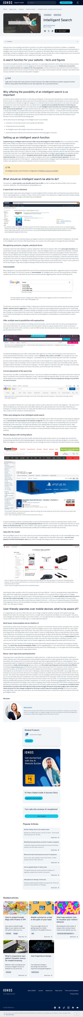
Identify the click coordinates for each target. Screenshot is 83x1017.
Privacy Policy (74, 994)
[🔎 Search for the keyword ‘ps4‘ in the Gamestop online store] (41, 478)
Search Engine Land (17, 667)
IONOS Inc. (11, 1007)
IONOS (5, 9)
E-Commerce (47, 15)
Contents (9, 41)
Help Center (58, 990)
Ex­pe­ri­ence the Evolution (33, 798)
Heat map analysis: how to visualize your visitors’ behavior (67, 919)
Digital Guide (12, 9)
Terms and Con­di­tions (71, 990)
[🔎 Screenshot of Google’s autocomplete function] (41, 288)
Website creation (30, 9)
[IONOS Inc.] (12, 990)
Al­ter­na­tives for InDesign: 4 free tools (35, 879)
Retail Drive (62, 680)
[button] (41, 767)
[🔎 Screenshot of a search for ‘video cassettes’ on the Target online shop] (41, 561)
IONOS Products (66, 2)
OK (76, 1013)
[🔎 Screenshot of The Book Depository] (41, 339)
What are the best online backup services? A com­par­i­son (40, 854)
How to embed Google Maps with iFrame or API (15, 918)
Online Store (57, 15)
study (30, 66)
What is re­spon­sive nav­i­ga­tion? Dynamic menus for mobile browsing (15, 958)
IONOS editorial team (49, 25)
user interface (17, 426)
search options (60, 153)
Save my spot (41, 816)
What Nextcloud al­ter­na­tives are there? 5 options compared (41, 842)
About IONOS (32, 990)
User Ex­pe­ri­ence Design (41, 956)
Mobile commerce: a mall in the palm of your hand (41, 918)
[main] (41, 385)
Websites (21, 9)
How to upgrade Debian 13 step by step (35, 867)
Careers (40, 990)
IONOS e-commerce (46, 171)
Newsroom (49, 990)
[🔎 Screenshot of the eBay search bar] (41, 390)
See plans (29, 741)
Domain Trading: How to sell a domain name (36, 829)
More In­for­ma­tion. (10, 1014)
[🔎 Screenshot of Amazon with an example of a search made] (41, 214)
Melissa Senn (28, 707)
